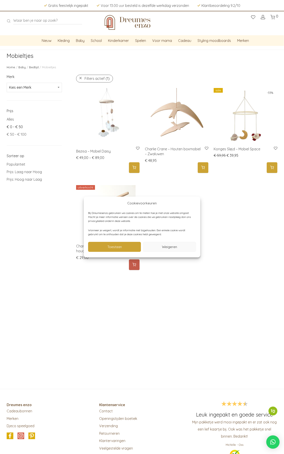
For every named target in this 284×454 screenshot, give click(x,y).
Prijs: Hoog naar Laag (24, 179)
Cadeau (184, 40)
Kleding (64, 40)
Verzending (108, 426)
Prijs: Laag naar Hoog (24, 172)
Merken (243, 40)
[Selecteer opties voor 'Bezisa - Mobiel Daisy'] (134, 167)
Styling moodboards (214, 40)
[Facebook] (10, 436)
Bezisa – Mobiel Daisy (93, 151)
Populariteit (16, 164)
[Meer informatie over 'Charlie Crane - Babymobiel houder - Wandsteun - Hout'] (134, 264)
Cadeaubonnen (19, 411)
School (96, 40)
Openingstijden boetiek (118, 418)
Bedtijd (34, 67)
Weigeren (169, 247)
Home (11, 67)
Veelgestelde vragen (116, 448)
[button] (203, 167)
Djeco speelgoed (20, 426)
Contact (106, 411)
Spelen (140, 40)
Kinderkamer (118, 40)
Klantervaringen (112, 440)
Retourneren (109, 433)
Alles (10, 119)
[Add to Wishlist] (206, 148)
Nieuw (46, 40)
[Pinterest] (31, 436)
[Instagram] (21, 436)
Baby (80, 40)
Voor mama (162, 40)
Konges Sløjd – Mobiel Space (237, 149)
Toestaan (114, 247)
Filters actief (97, 78)
